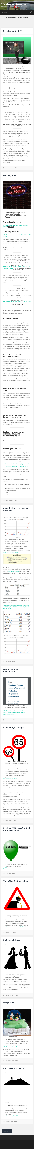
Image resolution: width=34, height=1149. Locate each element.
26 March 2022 (8, 932)
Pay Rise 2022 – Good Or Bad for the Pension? (16, 829)
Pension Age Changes (13, 727)
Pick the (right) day (12, 940)
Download (10, 226)
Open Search (31, 12)
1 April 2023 (8, 661)
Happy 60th (8, 1002)
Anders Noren (23, 1144)
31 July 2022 (8, 873)
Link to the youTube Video (10, 778)
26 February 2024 (9, 500)
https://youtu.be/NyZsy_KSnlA (11, 1046)
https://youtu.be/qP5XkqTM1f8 (11, 1116)
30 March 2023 (8, 720)
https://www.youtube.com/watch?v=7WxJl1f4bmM (16, 927)
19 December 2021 (9, 995)
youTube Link (6, 868)
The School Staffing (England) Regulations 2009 (17, 464)
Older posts (7, 1131)
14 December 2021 (9, 1060)
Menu (5, 12)
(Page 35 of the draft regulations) (12, 552)
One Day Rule (9, 175)
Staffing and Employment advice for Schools (16, 466)
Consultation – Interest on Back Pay (15, 509)
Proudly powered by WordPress (14, 1143)
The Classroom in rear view (14, 4)
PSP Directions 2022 (13, 571)
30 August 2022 (8, 820)
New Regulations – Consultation (12, 670)
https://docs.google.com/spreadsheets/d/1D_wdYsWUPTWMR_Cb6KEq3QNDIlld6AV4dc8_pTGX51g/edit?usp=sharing (17, 606)
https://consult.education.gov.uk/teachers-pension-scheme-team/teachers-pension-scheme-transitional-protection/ (16, 712)
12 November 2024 (9, 167)
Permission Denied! (12, 31)
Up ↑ (17, 1145)
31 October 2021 (9, 1121)
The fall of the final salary (15, 881)
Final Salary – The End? (14, 1068)
